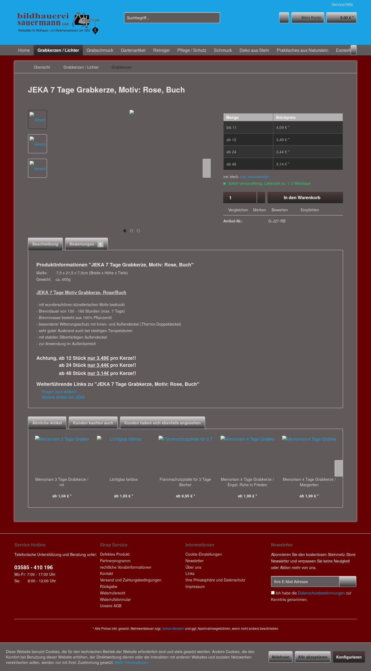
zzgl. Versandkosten (254, 176)
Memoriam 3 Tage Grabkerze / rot (61, 481)
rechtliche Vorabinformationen (125, 567)
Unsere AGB (110, 605)
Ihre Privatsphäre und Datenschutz (215, 580)
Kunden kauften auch (93, 422)
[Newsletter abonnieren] (347, 581)
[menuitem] (172, 17)
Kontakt (106, 573)
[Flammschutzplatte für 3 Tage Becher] (185, 455)
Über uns (193, 567)
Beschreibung (45, 244)
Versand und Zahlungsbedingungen (130, 580)
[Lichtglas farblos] (124, 455)
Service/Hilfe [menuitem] (342, 4)
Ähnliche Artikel (47, 422)
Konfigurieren (349, 657)
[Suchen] (215, 17)
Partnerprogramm (115, 560)
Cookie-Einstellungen (204, 554)
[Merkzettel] (284, 17)
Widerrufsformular (115, 599)
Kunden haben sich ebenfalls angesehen (162, 422)
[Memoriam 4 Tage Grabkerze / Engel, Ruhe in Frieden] (247, 455)
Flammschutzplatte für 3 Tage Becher (185, 481)
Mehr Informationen (132, 662)
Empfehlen (309, 209)
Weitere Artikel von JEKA (62, 397)
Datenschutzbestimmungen (321, 593)
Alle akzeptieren (313, 657)
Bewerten (280, 209)
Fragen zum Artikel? (59, 391)
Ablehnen (281, 657)
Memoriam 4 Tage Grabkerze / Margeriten (309, 481)
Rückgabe (108, 586)
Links (190, 573)
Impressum (195, 586)
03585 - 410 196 (33, 567)
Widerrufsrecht (112, 593)
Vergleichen (237, 209)
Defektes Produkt (115, 554)
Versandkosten (173, 628)
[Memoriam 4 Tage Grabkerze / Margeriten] (309, 455)
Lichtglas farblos (124, 479)
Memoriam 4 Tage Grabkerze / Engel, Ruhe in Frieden (247, 481)
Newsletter (195, 560)
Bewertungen (86, 244)
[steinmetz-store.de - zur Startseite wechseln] (58, 27)
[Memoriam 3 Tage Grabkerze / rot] (62, 455)
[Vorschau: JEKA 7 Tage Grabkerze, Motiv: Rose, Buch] (37, 119)
